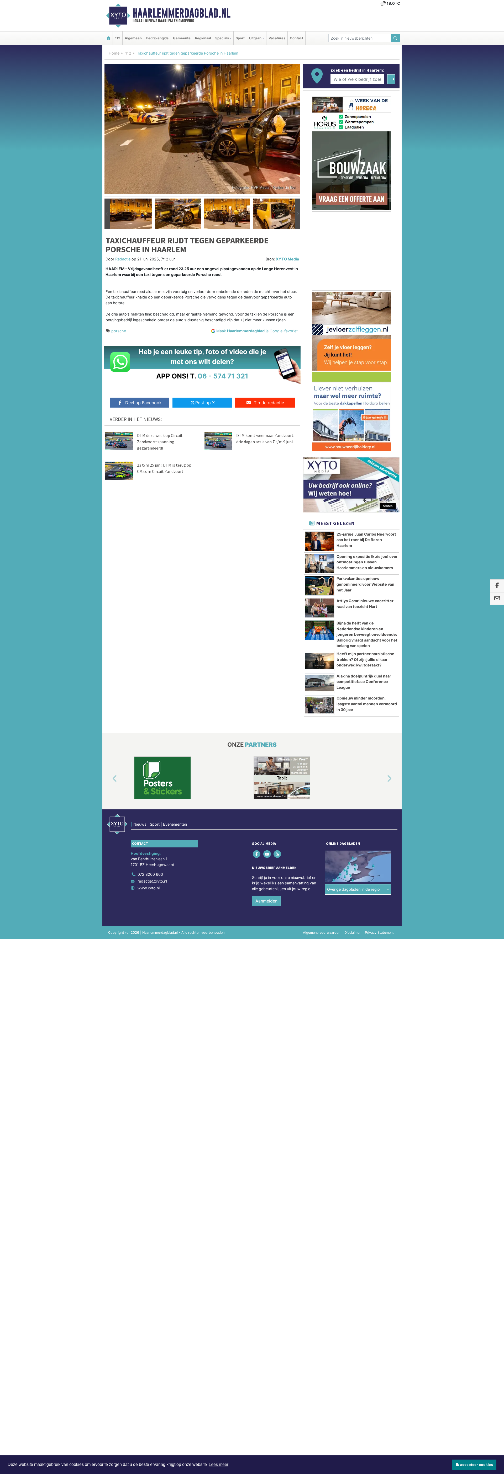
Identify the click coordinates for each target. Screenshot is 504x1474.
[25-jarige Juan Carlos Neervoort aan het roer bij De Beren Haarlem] (319, 541)
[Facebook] (257, 854)
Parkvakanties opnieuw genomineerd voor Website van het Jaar (365, 584)
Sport (240, 38)
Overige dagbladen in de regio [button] (353, 889)
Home (114, 53)
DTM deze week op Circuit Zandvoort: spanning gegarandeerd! (160, 442)
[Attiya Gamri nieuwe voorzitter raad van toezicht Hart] (319, 608)
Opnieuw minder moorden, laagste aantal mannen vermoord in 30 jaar (367, 704)
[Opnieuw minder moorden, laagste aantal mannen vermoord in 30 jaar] (319, 705)
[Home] (108, 38)
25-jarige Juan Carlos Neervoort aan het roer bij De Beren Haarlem (366, 540)
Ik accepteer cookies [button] (474, 1464)
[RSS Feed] (277, 854)
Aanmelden (266, 901)
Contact (296, 38)
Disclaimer (352, 932)
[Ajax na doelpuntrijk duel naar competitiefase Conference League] (319, 683)
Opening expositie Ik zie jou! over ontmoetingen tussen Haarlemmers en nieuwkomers (367, 562)
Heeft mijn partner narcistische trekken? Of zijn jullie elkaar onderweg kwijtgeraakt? (365, 659)
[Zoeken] (395, 38)
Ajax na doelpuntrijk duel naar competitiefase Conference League (364, 682)
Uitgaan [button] (255, 38)
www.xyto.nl (149, 888)
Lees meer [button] (218, 1464)
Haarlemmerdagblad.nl (181, 13)
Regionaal (203, 38)
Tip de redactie (269, 402)
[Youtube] (267, 854)
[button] (107, 214)
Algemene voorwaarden (321, 932)
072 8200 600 (150, 874)
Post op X (205, 402)
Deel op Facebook (143, 402)
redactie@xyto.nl (152, 881)
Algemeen (133, 38)
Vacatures (277, 38)
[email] (497, 598)
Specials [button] (222, 38)
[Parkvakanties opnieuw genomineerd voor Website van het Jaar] (319, 586)
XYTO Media (287, 259)
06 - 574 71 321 (223, 376)
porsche (118, 331)
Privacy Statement (379, 932)
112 (117, 38)
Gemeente (182, 38)
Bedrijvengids (157, 38)
